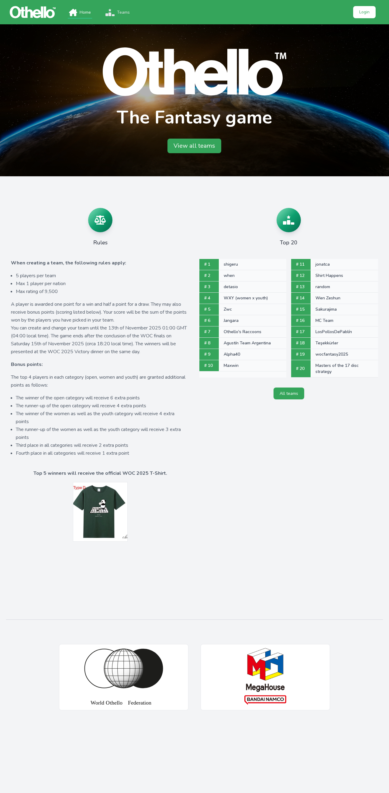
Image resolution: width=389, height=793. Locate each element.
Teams (123, 12)
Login (364, 12)
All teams (289, 393)
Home (85, 12)
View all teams (194, 146)
